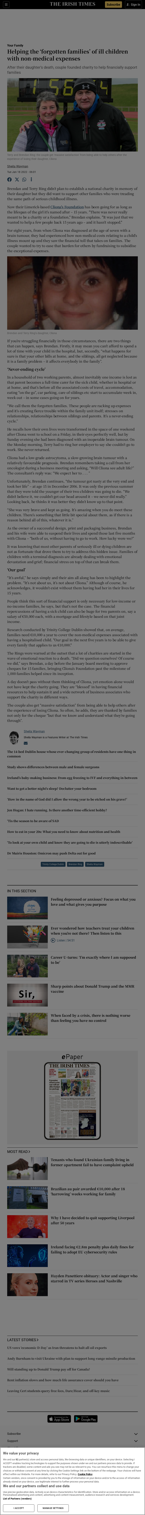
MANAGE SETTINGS (53, 1508)
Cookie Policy (85, 1474)
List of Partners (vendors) (17, 1498)
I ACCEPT (19, 1508)
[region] (72, 1481)
